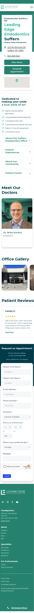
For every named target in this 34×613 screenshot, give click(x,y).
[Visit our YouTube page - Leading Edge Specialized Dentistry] (17, 502)
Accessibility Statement (8, 584)
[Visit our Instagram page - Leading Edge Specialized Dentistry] (8, 502)
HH (4, 431)
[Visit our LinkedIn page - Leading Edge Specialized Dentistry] (3, 502)
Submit (6, 476)
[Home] (9, 7)
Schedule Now (19, 608)
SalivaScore (4, 555)
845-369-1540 (13, 56)
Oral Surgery (5, 547)
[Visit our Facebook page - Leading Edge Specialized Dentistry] (12, 502)
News (3, 536)
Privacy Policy (5, 578)
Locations (4, 530)
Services (3, 533)
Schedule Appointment (17, 70)
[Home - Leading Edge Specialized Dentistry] (17, 493)
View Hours (16, 62)
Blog (2, 538)
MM (14, 431)
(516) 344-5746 (5, 521)
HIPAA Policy (5, 581)
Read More (9, 332)
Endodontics (5, 550)
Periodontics (5, 553)
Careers (3, 564)
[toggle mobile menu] (31, 7)
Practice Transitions (7, 567)
